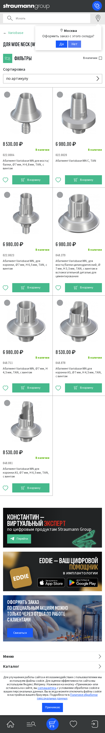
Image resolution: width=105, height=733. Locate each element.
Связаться (20, 633)
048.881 (8, 463)
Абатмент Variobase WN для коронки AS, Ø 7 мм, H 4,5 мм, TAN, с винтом (79, 372)
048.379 (60, 255)
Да (61, 44)
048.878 (60, 363)
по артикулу (17, 78)
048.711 (8, 363)
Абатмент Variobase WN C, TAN (76, 161)
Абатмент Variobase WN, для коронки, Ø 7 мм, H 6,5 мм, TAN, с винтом (25, 265)
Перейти (22, 539)
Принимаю (52, 707)
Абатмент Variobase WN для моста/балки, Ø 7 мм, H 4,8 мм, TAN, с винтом (26, 165)
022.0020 (61, 155)
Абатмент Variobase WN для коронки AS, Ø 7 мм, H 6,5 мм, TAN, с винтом (26, 473)
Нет (74, 44)
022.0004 (8, 155)
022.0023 (8, 255)
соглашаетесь (47, 688)
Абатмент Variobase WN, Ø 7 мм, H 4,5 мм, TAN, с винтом (25, 370)
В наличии (90, 58)
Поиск (10, 18)
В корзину (34, 180)
